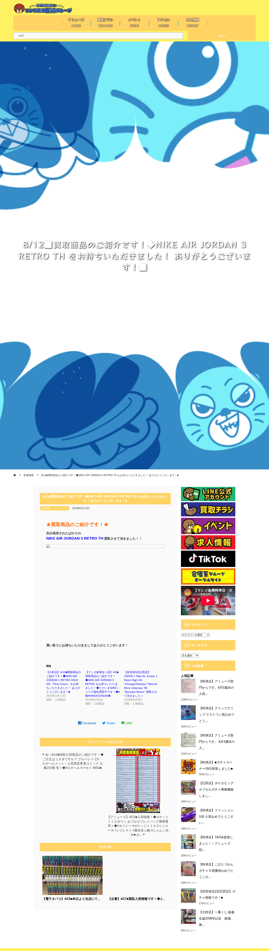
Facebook (88, 723)
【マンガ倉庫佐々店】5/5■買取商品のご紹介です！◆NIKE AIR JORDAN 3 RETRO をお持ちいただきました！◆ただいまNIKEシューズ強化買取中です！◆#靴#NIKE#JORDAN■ (102, 684)
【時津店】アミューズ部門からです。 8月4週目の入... (217, 742)
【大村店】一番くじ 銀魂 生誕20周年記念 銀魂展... (216, 918)
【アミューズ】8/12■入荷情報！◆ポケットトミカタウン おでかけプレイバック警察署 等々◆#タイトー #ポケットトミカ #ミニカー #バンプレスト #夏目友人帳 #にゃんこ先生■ (138, 825)
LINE (128, 723)
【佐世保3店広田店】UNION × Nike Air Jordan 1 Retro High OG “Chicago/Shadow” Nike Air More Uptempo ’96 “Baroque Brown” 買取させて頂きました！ (140, 684)
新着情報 (46, 508)
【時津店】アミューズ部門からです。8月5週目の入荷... (216, 688)
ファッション (61, 508)
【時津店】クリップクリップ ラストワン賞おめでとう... (216, 714)
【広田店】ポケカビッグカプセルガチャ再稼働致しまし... (216, 789)
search (221, 35)
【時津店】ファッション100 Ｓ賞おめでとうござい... (216, 817)
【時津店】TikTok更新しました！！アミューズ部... (216, 843)
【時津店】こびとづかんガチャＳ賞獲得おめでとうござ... (216, 871)
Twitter (110, 723)
